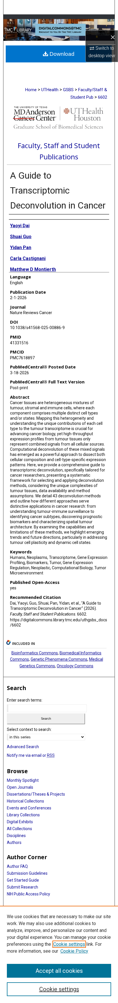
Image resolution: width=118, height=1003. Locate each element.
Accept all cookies (59, 970)
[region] (59, 954)
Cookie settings (69, 944)
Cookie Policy (74, 951)
